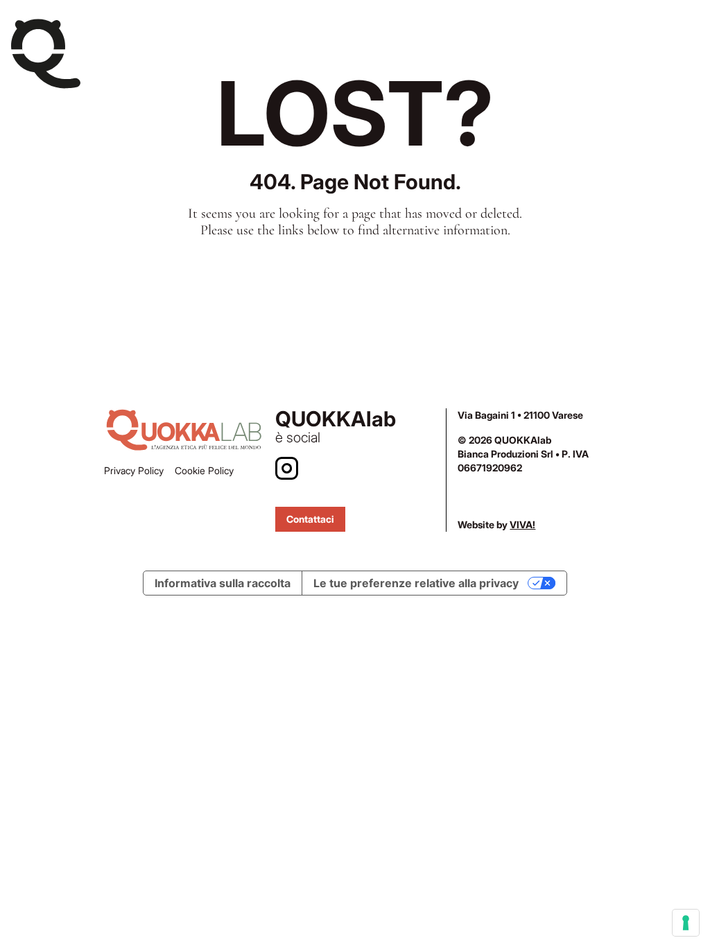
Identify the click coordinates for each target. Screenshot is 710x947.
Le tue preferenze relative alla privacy (416, 583)
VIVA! (522, 524)
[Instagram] (286, 468)
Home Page (355, 278)
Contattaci (310, 519)
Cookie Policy (204, 470)
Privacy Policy (134, 470)
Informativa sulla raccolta (223, 583)
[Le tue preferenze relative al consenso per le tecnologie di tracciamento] (686, 923)
